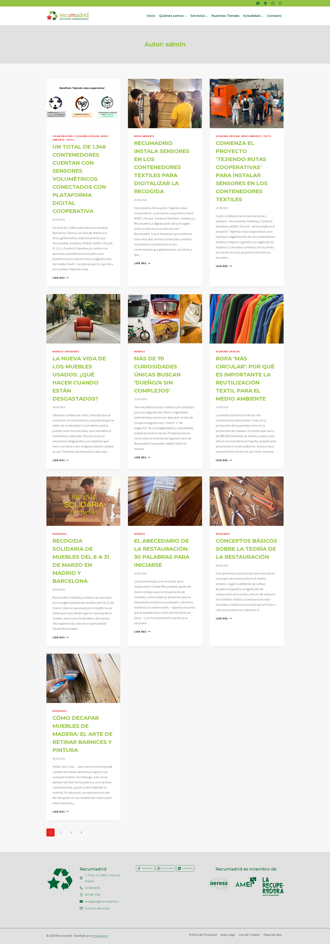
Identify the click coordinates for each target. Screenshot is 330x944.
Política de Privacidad (203, 935)
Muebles (58, 351)
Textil (70, 139)
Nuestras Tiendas (225, 16)
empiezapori (100, 935)
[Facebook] (258, 3)
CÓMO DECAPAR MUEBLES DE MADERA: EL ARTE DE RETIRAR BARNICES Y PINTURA (82, 734)
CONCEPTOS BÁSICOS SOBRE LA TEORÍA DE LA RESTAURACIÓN (246, 549)
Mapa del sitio (273, 935)
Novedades (72, 351)
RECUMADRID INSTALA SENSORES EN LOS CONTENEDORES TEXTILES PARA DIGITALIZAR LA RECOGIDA (161, 167)
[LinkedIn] (265, 3)
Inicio (151, 16)
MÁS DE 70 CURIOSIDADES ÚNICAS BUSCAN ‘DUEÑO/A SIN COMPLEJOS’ (157, 374)
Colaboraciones (63, 136)
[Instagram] (273, 3)
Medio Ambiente (144, 136)
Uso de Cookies (249, 935)
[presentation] (83, 103)
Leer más (61, 277)
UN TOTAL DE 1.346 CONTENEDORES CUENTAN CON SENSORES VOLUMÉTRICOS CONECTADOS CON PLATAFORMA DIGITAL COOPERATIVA (79, 178)
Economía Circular (87, 136)
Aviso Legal (228, 935)
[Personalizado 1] (280, 3)
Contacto (274, 16)
